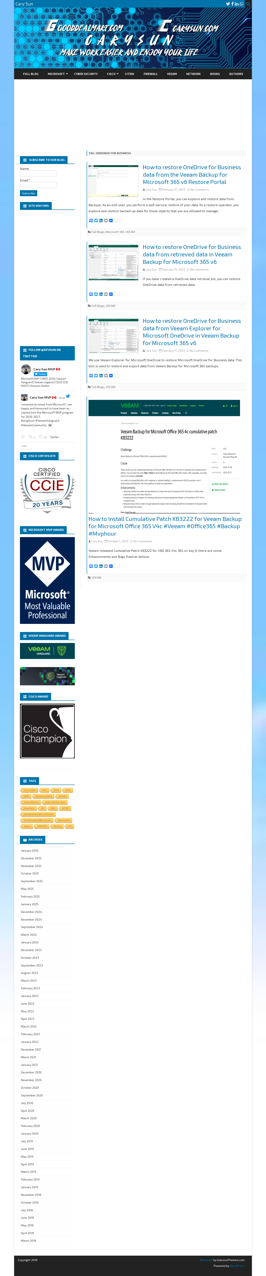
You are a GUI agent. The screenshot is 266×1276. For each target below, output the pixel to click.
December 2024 (31, 912)
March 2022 (29, 1026)
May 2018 (27, 1225)
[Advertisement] (133, 110)
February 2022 (30, 1034)
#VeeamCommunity (34, 425)
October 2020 (30, 1087)
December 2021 (31, 1049)
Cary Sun (151, 189)
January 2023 (29, 996)
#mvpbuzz (28, 420)
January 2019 (29, 1187)
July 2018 (27, 1210)
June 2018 (27, 1217)
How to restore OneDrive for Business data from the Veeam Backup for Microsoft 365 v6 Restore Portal (192, 174)
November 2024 (31, 919)
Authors (236, 74)
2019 (68, 790)
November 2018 (31, 1194)
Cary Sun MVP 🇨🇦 (43, 397)
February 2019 (30, 1179)
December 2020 (31, 1072)
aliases (27, 826)
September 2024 (32, 927)
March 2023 (29, 980)
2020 (26, 796)
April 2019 (27, 1164)
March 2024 (29, 934)
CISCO (111, 74)
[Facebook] (232, 3)
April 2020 (27, 1110)
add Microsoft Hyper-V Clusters (38, 814)
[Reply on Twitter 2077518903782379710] (24, 436)
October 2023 (30, 957)
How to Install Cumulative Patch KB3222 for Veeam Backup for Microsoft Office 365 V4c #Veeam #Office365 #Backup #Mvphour (165, 526)
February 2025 (30, 896)
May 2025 (27, 888)
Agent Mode (64, 820)
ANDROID (42, 826)
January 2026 (29, 850)
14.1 (45, 790)
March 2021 (28, 1057)
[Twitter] (228, 3)
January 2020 (29, 1133)
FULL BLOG (30, 74)
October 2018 (29, 1202)
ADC (53, 808)
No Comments (200, 189)
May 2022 (27, 1011)
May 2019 (27, 1156)
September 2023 (32, 965)
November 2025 (31, 866)
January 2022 (29, 1041)
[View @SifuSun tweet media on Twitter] (50, 425)
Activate (62, 796)
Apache (57, 826)
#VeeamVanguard (47, 420)
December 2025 (31, 858)
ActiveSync (29, 808)
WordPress (237, 1265)
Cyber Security (86, 74)
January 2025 (29, 904)
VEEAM (172, 74)
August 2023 (29, 973)
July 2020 (27, 1103)
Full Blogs (98, 232)
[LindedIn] (237, 3)
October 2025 (30, 873)
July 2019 (27, 1141)
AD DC (65, 808)
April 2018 (27, 1233)
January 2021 (29, 1065)
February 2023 (30, 988)
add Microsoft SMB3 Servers (37, 820)
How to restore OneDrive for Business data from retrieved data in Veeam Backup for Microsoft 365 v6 (192, 254)
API (70, 826)
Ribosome (206, 1260)
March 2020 (29, 1118)
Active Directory (31, 802)
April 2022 (27, 1018)
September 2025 (32, 881)
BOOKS (215, 74)
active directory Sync (55, 802)
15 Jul (62, 397)
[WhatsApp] (241, 3)
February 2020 (30, 1126)
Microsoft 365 (115, 232)
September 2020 (32, 1095)
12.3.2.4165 (30, 790)
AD (42, 808)
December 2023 (31, 950)
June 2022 (27, 1003)
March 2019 (28, 1171)
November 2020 (31, 1080)
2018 (56, 790)
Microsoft (56, 74)
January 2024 (30, 942)
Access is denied (44, 796)
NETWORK (193, 74)
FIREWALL (151, 74)
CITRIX (129, 74)
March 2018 (28, 1240)
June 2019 (27, 1149)
